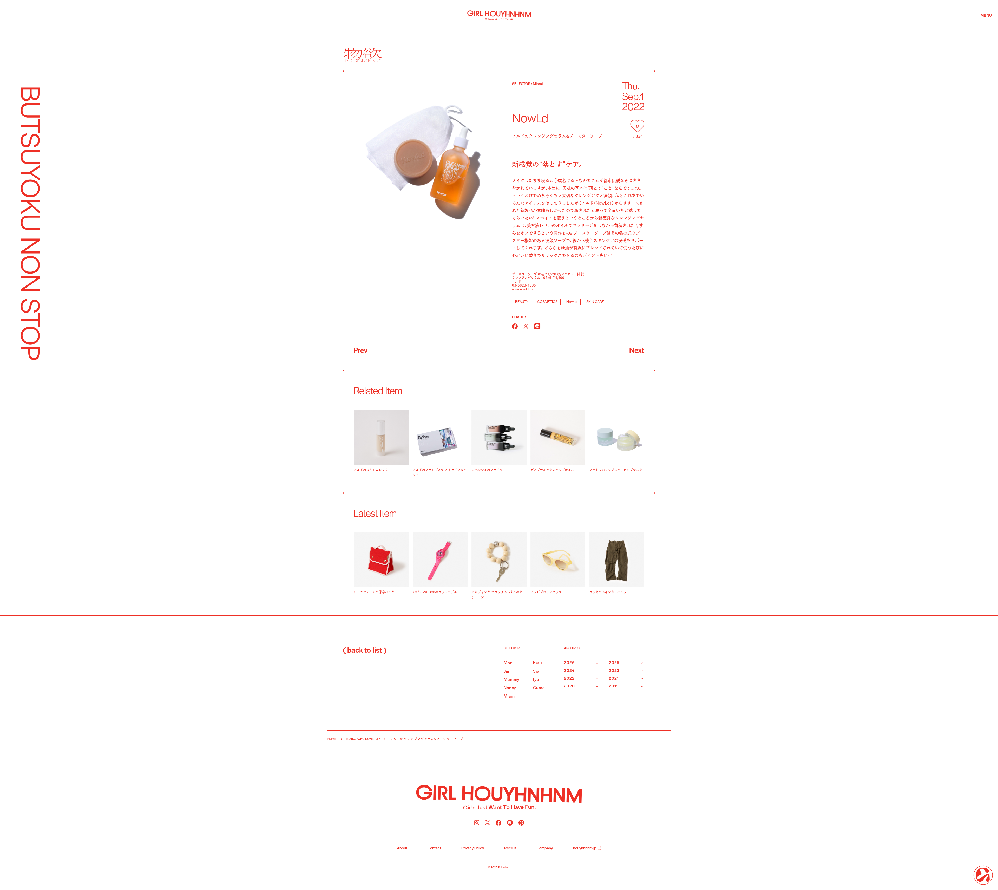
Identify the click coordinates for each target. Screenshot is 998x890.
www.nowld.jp (522, 289)
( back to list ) (364, 651)
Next (636, 351)
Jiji (506, 671)
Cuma (538, 688)
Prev (360, 351)
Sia (536, 671)
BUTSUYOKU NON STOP (363, 739)
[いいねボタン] (637, 126)
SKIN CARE (595, 302)
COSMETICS (547, 302)
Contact (434, 848)
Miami (509, 696)
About (402, 848)
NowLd (571, 302)
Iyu (536, 680)
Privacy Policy (472, 848)
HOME (331, 739)
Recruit (510, 848)
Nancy (510, 688)
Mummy (512, 680)
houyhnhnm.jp (584, 848)
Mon (508, 663)
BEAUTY (521, 302)
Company (545, 848)
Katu (537, 663)
